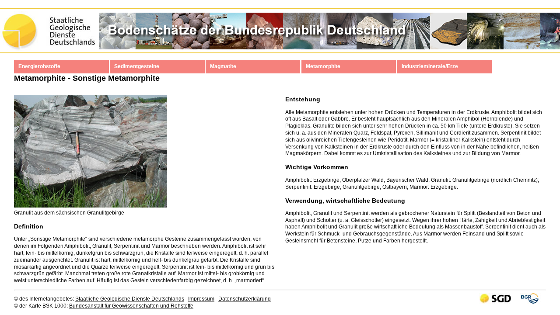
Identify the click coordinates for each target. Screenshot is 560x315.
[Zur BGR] (529, 302)
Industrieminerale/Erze (430, 66)
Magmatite (223, 66)
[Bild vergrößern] (90, 206)
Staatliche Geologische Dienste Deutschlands (129, 299)
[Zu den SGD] (49, 38)
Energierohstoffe (39, 66)
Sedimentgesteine (136, 66)
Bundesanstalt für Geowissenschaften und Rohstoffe (131, 306)
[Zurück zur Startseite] (253, 38)
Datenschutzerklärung (244, 299)
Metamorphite (323, 66)
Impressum (201, 299)
